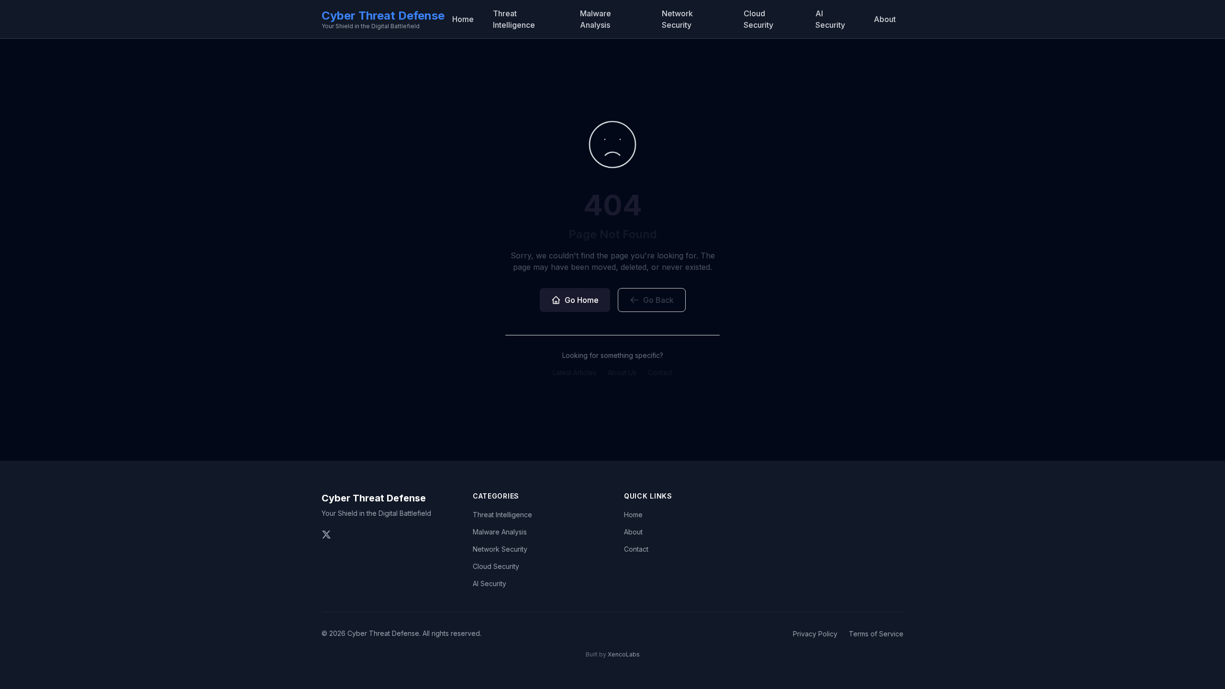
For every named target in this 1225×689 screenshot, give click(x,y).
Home (463, 19)
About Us (622, 372)
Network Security (677, 19)
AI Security (830, 19)
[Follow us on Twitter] (326, 534)
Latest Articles (574, 372)
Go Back (658, 300)
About (885, 19)
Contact (660, 372)
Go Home (582, 300)
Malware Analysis (595, 19)
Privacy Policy (815, 634)
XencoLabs (624, 654)
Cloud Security (758, 19)
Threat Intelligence (514, 19)
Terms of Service (876, 634)
